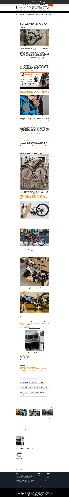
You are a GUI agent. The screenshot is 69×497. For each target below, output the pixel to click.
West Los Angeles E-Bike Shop (45, 380)
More (49, 14)
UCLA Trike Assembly (42, 392)
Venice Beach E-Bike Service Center (25, 382)
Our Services (39, 473)
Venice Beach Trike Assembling (40, 390)
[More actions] (48, 20)
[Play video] (34, 80)
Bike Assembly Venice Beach (33, 389)
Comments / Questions (19, 458)
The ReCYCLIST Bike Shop (32, 379)
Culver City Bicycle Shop (31, 14)
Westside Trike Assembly (43, 385)
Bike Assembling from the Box (35, 395)
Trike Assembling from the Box (24, 385)
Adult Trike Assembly (43, 395)
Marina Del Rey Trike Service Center (43, 389)
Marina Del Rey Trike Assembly (35, 394)
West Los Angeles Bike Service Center (42, 387)
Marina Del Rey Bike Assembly (24, 389)
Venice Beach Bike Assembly (34, 392)
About (17, 473)
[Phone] (29, 1)
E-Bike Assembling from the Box (34, 385)
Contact (48, 473)
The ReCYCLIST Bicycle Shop (24, 379)
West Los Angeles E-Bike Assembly (40, 384)
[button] (39, 10)
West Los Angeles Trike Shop (32, 387)
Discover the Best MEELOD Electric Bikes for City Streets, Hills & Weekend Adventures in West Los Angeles (47, 418)
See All (52, 407)
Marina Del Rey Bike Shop (23, 387)
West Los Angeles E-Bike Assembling (25, 395)
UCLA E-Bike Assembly (23, 384)
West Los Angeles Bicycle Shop (23, 14)
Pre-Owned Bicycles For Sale (39, 14)
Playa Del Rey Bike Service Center (24, 392)
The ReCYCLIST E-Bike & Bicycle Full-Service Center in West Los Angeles (29, 380)
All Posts (17, 14)
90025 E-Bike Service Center (34, 382)
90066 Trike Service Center (31, 390)
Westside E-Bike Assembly (31, 384)
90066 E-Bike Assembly (23, 390)
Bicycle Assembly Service (43, 382)
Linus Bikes (45, 14)
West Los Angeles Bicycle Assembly (25, 394)
